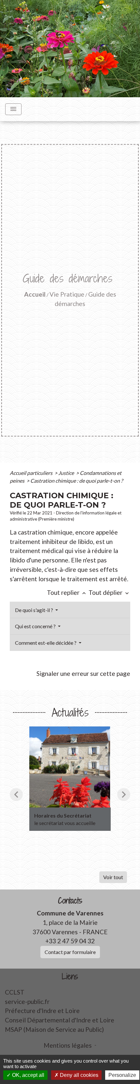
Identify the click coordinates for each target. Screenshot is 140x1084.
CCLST (14, 992)
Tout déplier (109, 592)
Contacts (70, 900)
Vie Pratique (66, 294)
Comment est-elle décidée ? (46, 643)
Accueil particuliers (31, 473)
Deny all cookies (78, 1075)
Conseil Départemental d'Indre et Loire (59, 1020)
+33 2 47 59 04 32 (70, 941)
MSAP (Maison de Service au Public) (54, 1029)
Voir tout (113, 877)
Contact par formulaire (70, 952)
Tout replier (67, 592)
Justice (66, 473)
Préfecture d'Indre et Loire (42, 1010)
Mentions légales (68, 1045)
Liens (70, 976)
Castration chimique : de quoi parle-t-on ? (76, 480)
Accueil (35, 294)
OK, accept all (27, 1075)
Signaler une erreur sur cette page (83, 673)
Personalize (122, 1075)
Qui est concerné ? (36, 626)
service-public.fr (27, 1001)
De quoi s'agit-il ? (34, 610)
